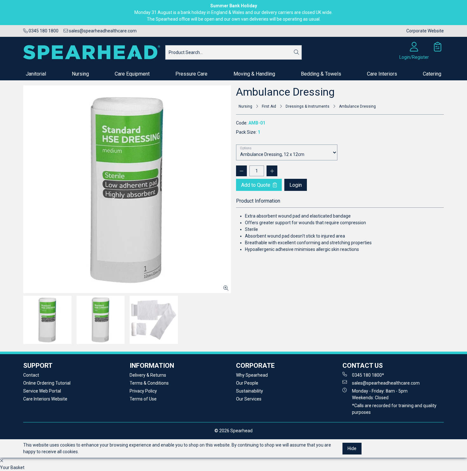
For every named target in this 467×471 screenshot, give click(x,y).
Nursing (80, 74)
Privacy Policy (143, 391)
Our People (247, 383)
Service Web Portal (42, 391)
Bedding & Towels (321, 74)
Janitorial (36, 74)
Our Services (248, 398)
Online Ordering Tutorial (47, 383)
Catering (432, 74)
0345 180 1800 (43, 30)
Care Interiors (382, 74)
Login (295, 185)
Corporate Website (425, 30)
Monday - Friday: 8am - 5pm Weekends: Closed (380, 394)
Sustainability (249, 391)
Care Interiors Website (45, 398)
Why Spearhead (252, 375)
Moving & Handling (254, 74)
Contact (31, 375)
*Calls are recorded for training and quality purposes (394, 409)
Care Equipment (132, 74)
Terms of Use (143, 398)
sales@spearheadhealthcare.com (102, 30)
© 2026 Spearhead (233, 430)
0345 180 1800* (368, 375)
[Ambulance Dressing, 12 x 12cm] (127, 189)
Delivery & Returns (148, 375)
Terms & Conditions (149, 383)
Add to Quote (256, 185)
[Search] (296, 52)
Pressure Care (191, 74)
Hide (352, 448)
